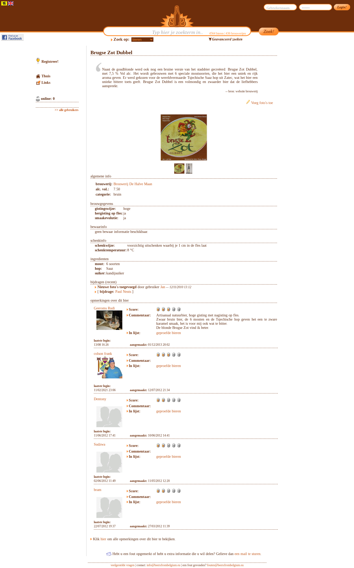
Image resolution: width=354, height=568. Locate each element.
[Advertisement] (301, 123)
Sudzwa (99, 444)
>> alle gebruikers (67, 110)
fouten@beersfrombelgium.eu (225, 565)
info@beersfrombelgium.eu (163, 565)
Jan (162, 287)
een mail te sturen (247, 554)
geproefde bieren (168, 333)
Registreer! (50, 62)
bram (97, 490)
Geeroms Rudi (104, 308)
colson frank (103, 354)
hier (103, 539)
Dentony (100, 399)
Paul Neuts (123, 292)
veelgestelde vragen (122, 565)
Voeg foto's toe (262, 103)
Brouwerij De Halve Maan (133, 184)
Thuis (45, 76)
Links (45, 83)
